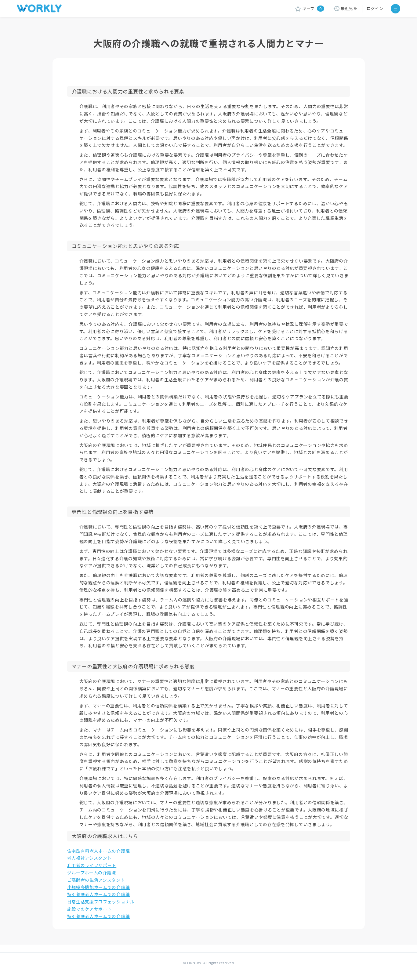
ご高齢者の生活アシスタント (96, 880)
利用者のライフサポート (92, 865)
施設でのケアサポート (89, 909)
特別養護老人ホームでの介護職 (98, 894)
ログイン (375, 8)
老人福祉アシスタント (89, 858)
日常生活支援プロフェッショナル (101, 902)
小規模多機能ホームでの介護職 (98, 887)
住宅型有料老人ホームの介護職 (98, 851)
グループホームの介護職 (91, 873)
